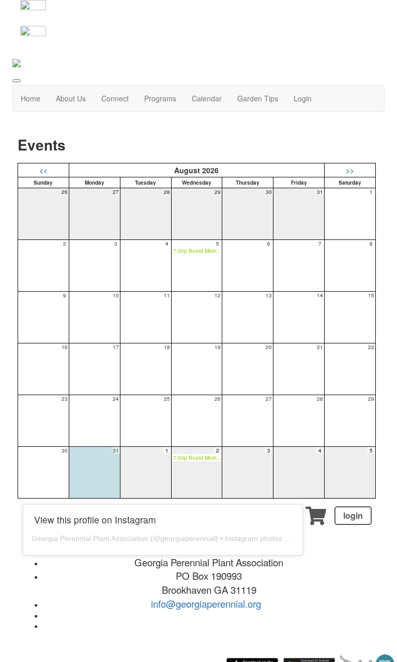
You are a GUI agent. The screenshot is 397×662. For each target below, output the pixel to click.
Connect (115, 98)
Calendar (207, 98)
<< (43, 170)
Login (303, 98)
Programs (160, 98)
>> (350, 170)
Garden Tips (257, 98)
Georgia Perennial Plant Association (90, 538)
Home (30, 98)
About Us (71, 98)
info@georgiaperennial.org (206, 603)
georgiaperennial (188, 538)
